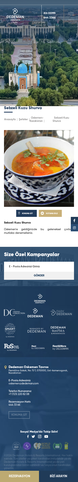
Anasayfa (10, 119)
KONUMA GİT (19, 415)
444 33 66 (14, 405)
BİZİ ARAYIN (58, 476)
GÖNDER (39, 275)
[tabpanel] (39, 53)
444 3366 (50, 17)
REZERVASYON (19, 476)
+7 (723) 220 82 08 (19, 394)
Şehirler (23, 119)
